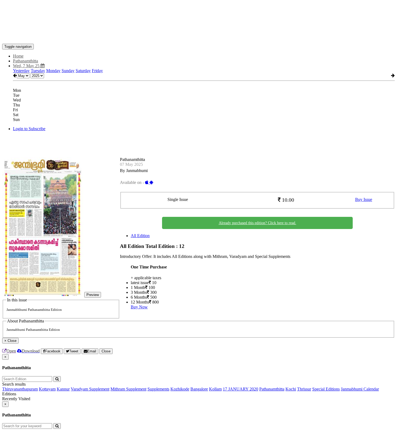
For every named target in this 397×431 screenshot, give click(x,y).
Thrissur (304, 389)
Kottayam (47, 389)
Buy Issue (363, 199)
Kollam (215, 389)
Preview (92, 295)
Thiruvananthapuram (20, 389)
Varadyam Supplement (90, 389)
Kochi (290, 389)
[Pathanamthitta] (198, 35)
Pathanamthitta (271, 389)
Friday (97, 70)
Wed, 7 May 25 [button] (27, 65)
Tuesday (38, 70)
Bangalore (199, 389)
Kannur (63, 389)
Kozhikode (179, 389)
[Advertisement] (100, 14)
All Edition (140, 235)
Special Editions (326, 389)
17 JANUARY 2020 (240, 389)
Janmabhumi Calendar (360, 389)
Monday (53, 70)
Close (106, 351)
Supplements (158, 389)
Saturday (83, 70)
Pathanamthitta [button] (25, 61)
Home (18, 56)
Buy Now (139, 307)
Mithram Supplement (128, 389)
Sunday (68, 70)
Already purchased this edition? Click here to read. (257, 223)
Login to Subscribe (29, 128)
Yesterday (21, 70)
